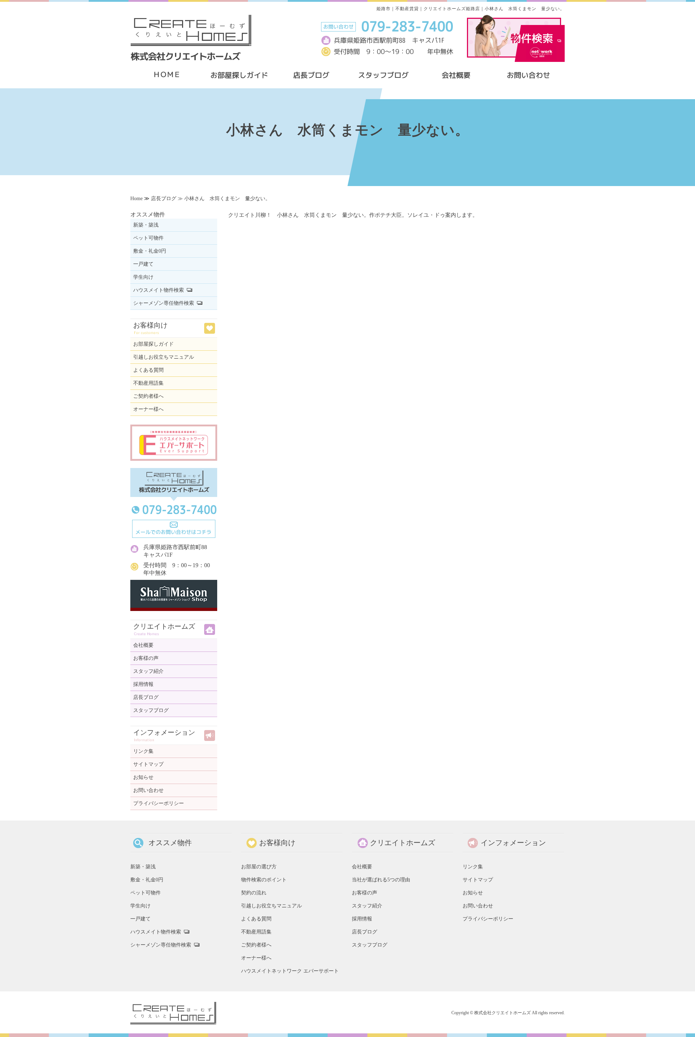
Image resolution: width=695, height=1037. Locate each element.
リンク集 (143, 751)
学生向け (143, 277)
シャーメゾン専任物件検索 (163, 303)
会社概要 (143, 645)
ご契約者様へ (148, 396)
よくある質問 (148, 370)
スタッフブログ (151, 710)
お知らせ (143, 777)
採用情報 (143, 684)
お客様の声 (146, 658)
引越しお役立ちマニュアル (163, 357)
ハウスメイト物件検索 (158, 290)
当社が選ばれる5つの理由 (381, 879)
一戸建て (143, 264)
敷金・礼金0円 (149, 251)
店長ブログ (163, 198)
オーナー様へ (148, 409)
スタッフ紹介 (148, 671)
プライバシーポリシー (158, 803)
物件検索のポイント (264, 879)
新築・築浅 (146, 225)
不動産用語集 (148, 383)
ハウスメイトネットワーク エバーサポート (290, 971)
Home (136, 198)
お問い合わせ (148, 790)
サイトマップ (148, 764)
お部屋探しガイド (153, 344)
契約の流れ (253, 892)
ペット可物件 (148, 238)
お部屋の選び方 (259, 866)
